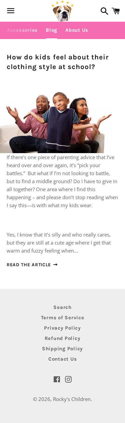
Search (62, 307)
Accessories (22, 30)
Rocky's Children (72, 399)
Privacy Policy (62, 328)
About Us (76, 30)
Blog (51, 30)
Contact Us (62, 359)
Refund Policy (63, 338)
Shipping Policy (62, 349)
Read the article (30, 265)
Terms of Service (62, 318)
